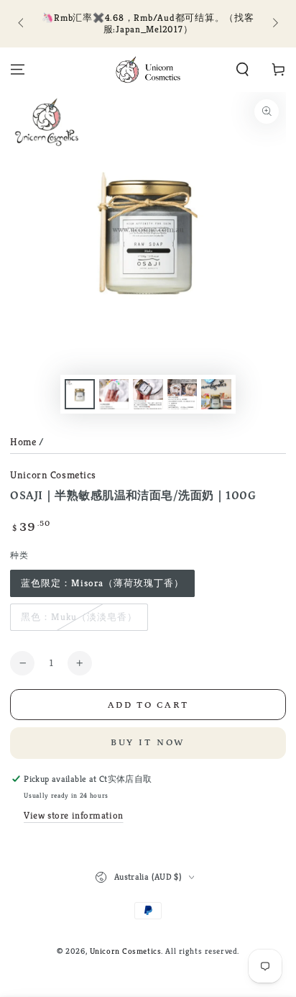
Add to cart (148, 705)
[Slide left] (21, 24)
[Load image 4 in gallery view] (182, 394)
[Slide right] (273, 24)
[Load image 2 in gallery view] (114, 394)
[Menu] (17, 69)
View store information (74, 815)
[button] (242, 69)
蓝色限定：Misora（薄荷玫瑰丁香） (102, 583)
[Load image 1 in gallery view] (80, 394)
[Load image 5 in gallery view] (216, 394)
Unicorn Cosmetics (53, 474)
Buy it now (148, 742)
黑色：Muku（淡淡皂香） (79, 617)
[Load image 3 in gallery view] (148, 394)
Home (23, 441)
